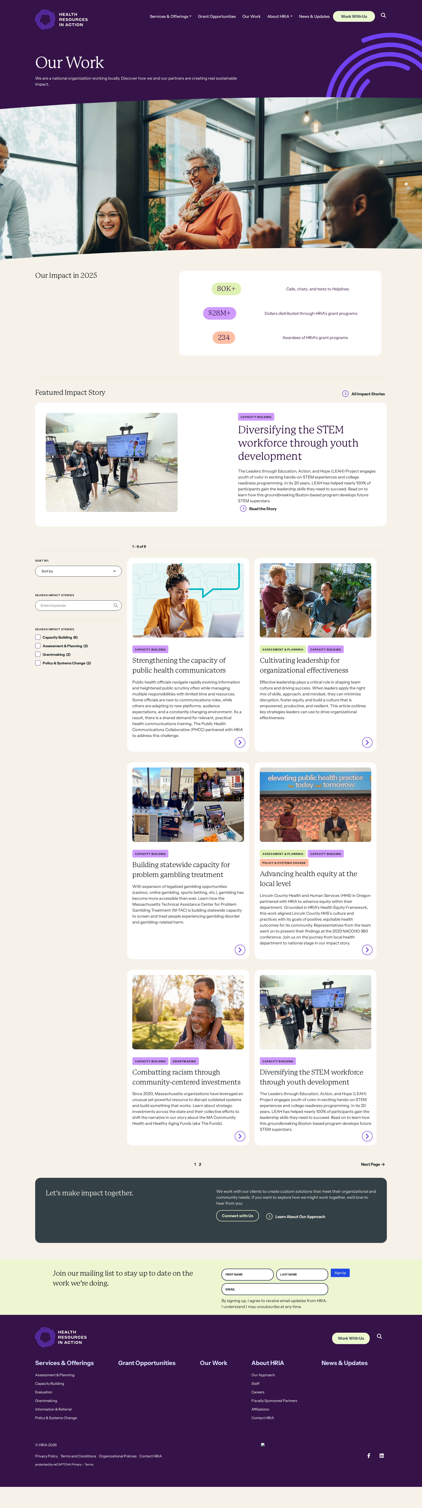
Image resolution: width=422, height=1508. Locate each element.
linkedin (381, 1455)
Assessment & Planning (55, 1375)
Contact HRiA (262, 1418)
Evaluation (43, 1392)
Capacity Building (49, 1383)
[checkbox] (78, 637)
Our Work (251, 16)
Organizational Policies (118, 1456)
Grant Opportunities (217, 16)
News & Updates (314, 16)
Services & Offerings (169, 16)
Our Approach (263, 1375)
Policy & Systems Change (56, 1418)
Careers (257, 1392)
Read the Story (263, 508)
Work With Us (354, 16)
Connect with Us (237, 1215)
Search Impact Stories (54, 595)
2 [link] (200, 1164)
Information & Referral (53, 1409)
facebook (368, 1455)
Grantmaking (46, 1400)
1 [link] (195, 1164)
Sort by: (42, 561)
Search (379, 1333)
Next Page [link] (370, 1164)
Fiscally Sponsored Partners (274, 1400)
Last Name (288, 1274)
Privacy (77, 1464)
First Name (234, 1274)
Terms (88, 1464)
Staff (255, 1383)
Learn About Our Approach (300, 1216)
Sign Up (340, 1273)
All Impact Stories (368, 393)
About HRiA (278, 16)
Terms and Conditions (78, 1456)
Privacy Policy (46, 1456)
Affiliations (260, 1409)
